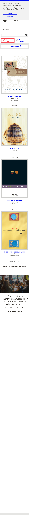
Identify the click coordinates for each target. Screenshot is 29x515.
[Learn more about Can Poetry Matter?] (14, 178)
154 (12, 266)
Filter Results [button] (14, 46)
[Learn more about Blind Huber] (14, 126)
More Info (10, 16)
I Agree (10, 13)
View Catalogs (21, 40)
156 (17, 266)
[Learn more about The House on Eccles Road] (14, 230)
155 (15, 266)
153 (10, 266)
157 (20, 266)
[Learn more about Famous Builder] (14, 74)
